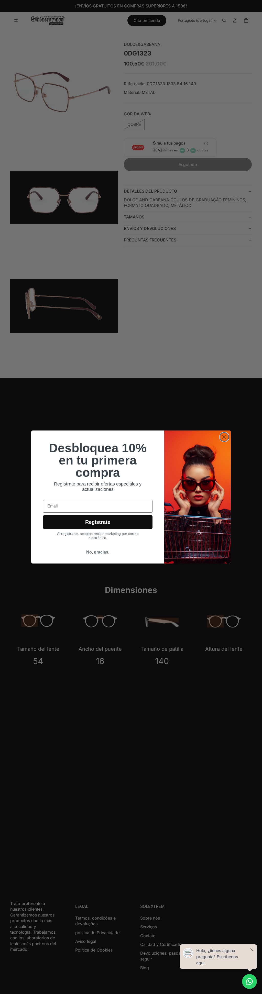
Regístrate (97, 522)
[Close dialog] (224, 437)
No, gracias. (97, 552)
